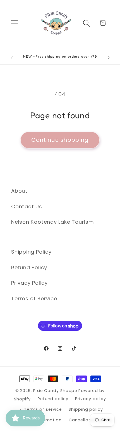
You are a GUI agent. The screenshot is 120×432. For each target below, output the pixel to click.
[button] (14, 23)
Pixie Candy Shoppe (55, 390)
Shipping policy (86, 409)
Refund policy (53, 399)
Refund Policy (29, 267)
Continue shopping (59, 140)
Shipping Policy (31, 251)
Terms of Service (34, 298)
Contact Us (26, 206)
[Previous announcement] (12, 57)
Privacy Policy (29, 282)
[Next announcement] (108, 57)
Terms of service (43, 409)
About (19, 190)
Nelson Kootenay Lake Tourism (52, 221)
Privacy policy (90, 399)
